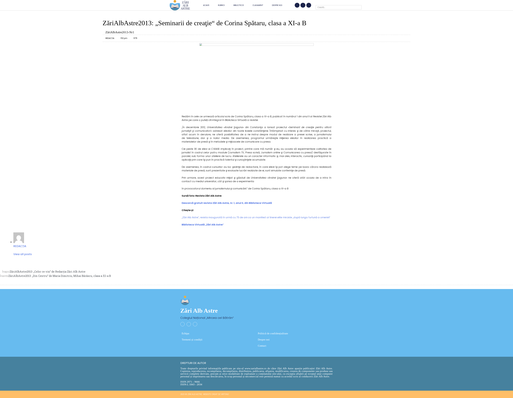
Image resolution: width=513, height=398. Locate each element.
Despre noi (264, 339)
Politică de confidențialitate (273, 333)
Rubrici (221, 5)
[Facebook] (297, 5)
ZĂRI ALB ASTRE (185, 5)
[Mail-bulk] (308, 5)
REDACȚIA (19, 246)
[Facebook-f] (182, 324)
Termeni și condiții (192, 339)
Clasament (257, 5)
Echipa (185, 333)
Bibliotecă (239, 5)
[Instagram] (302, 5)
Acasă (206, 5)
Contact (262, 345)
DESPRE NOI (277, 5)
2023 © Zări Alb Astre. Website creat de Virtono (204, 394)
